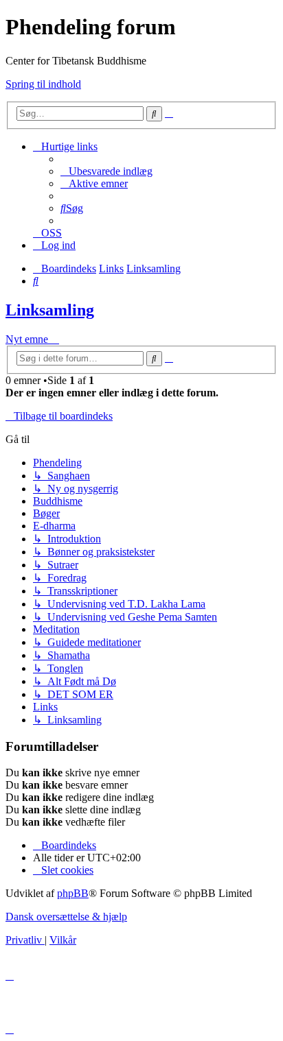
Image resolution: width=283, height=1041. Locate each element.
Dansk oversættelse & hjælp (66, 916)
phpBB (73, 893)
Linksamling (49, 310)
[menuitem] (106, 171)
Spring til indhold (43, 84)
